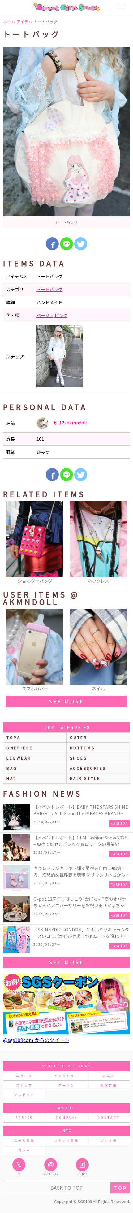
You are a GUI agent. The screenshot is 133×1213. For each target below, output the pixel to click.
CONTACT (108, 1117)
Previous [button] (10, 542)
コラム (24, 1150)
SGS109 (24, 1117)
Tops (13, 737)
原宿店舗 (109, 1085)
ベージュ (45, 315)
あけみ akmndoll (69, 422)
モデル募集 (24, 1140)
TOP (120, 1188)
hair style (85, 778)
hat (11, 778)
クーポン (66, 1085)
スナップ (24, 1085)
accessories (88, 768)
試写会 (108, 1075)
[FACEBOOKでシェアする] (52, 243)
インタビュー (66, 1075)
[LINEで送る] (66, 243)
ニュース (24, 1075)
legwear (18, 757)
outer (79, 737)
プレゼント (24, 1095)
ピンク (60, 315)
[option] (66, 137)
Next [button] (122, 542)
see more (66, 701)
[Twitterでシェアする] (80, 243)
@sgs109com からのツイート (36, 1040)
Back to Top (66, 1187)
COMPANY (66, 1117)
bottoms (82, 747)
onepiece (19, 747)
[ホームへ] (66, 7)
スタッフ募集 (66, 1140)
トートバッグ (49, 289)
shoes (78, 757)
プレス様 (109, 1140)
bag (11, 768)
